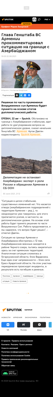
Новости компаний (9, 348)
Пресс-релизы (25, 344)
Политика (6, 276)
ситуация (6, 281)
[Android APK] (9, 373)
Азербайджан (28, 276)
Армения (16, 276)
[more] (48, 193)
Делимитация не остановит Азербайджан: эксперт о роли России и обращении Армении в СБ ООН (25, 183)
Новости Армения (19, 281)
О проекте (5, 341)
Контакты (5, 344)
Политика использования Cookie (15, 355)
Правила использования (22, 341)
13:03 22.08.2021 (8, 56)
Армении (22, 131)
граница (40, 276)
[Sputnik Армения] (8, 20)
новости (5, 317)
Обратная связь (8, 365)
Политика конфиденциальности (15, 352)
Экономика (31, 317)
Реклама (14, 344)
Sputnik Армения (30, 134)
